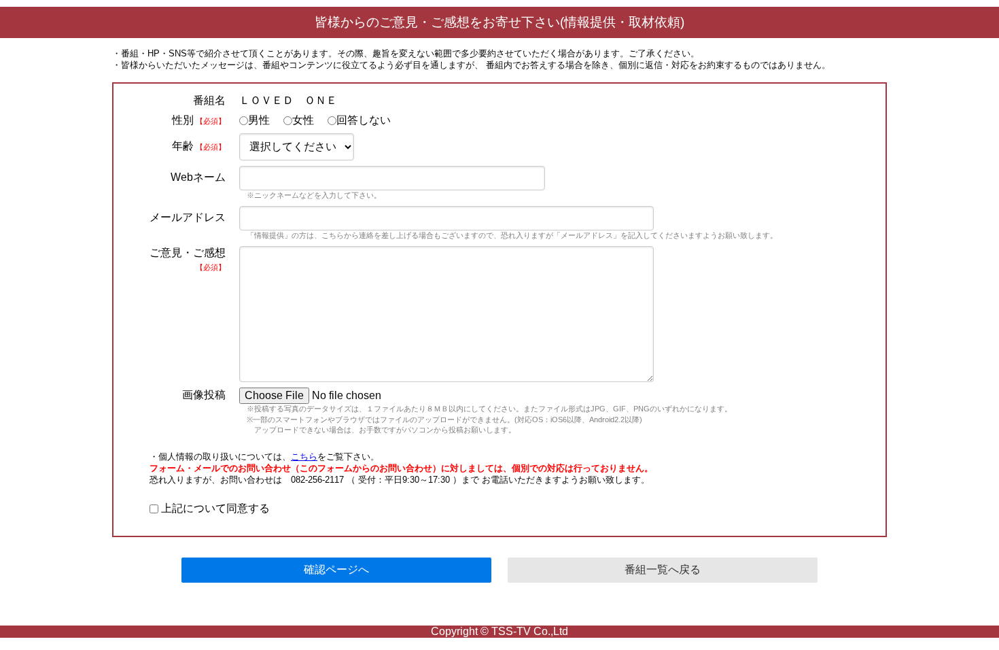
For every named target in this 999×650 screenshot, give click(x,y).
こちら (304, 456)
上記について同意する (214, 508)
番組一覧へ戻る (663, 569)
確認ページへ (336, 569)
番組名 (209, 100)
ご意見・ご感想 (188, 259)
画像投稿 (204, 394)
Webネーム (198, 177)
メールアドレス (188, 217)
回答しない (363, 120)
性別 (199, 120)
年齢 (199, 146)
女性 (303, 120)
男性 (259, 120)
